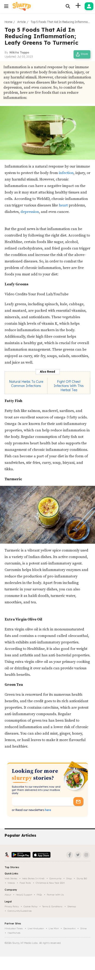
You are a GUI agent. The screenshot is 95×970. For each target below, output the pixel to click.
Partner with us (55, 894)
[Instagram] (86, 854)
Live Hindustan (36, 928)
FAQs (39, 894)
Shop (69, 878)
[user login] (89, 6)
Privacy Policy (12, 906)
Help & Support (24, 894)
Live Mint (53, 928)
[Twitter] (77, 854)
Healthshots (14, 932)
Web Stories (11, 878)
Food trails (25, 882)
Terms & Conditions (52, 906)
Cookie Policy (30, 906)
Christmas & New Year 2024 (50, 882)
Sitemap (71, 906)
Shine (83, 928)
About (8, 894)
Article (21, 22)
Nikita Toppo (19, 52)
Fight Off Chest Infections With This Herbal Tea (69, 386)
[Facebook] (69, 854)
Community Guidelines (20, 910)
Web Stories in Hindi (33, 878)
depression (30, 211)
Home (8, 22)
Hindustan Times (14, 928)
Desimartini (69, 928)
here (47, 810)
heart (63, 205)
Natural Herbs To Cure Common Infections (26, 384)
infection (66, 173)
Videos (11, 882)
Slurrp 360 (82, 878)
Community (55, 878)
